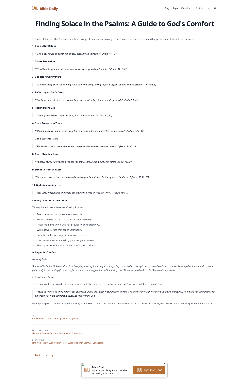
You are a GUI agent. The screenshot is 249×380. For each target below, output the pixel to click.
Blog (166, 8)
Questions (187, 8)
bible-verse (37, 318)
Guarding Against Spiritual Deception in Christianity (57, 333)
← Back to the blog (42, 355)
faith (56, 318)
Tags (175, 8)
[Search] (208, 8)
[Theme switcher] (215, 8)
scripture (73, 318)
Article (199, 8)
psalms (63, 318)
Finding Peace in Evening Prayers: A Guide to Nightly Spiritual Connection (68, 342)
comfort (48, 318)
